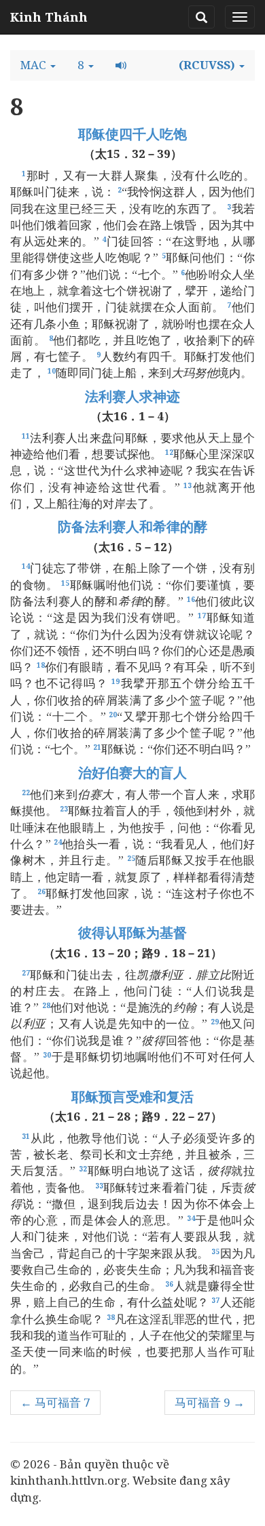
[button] (38, 65)
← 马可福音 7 (55, 1402)
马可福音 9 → (210, 1402)
